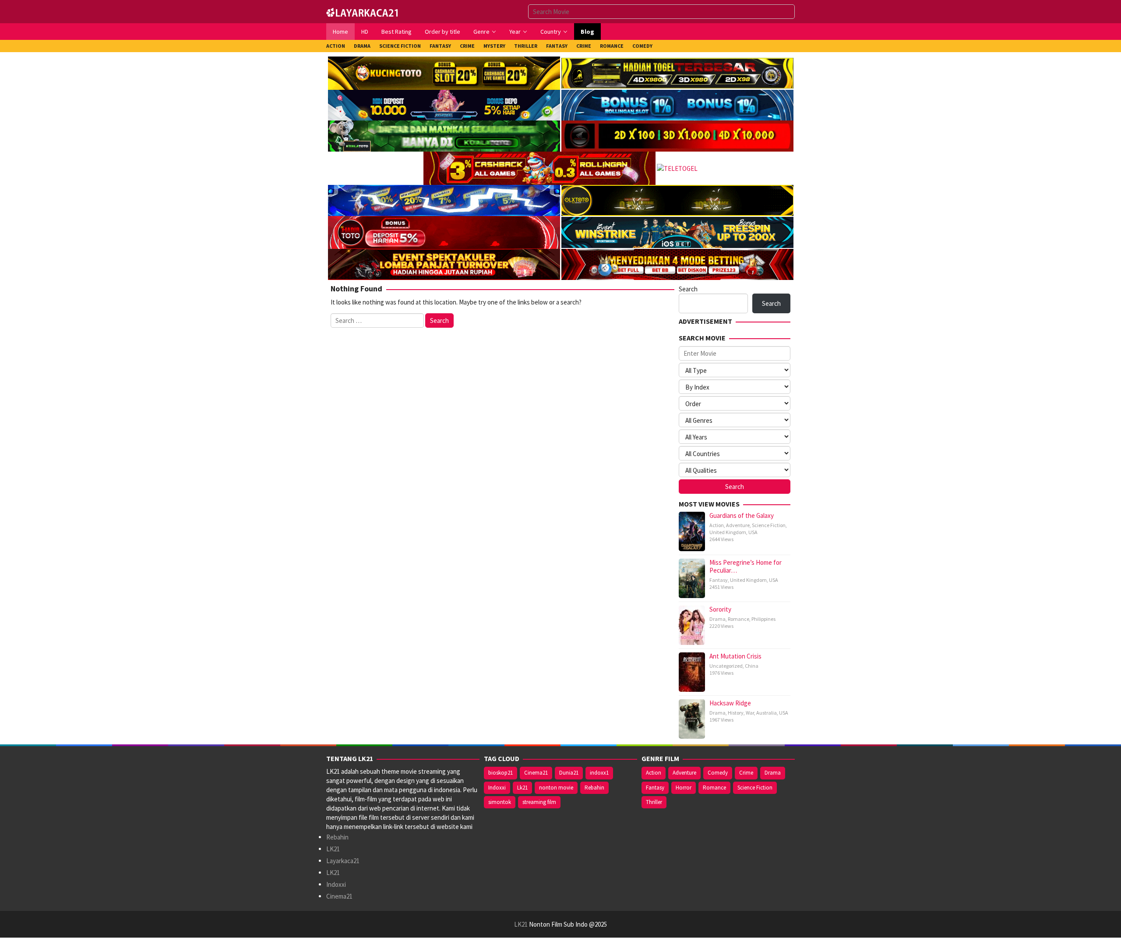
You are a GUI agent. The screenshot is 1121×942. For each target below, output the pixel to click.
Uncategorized (726, 665)
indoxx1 (599, 772)
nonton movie (556, 787)
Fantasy (718, 580)
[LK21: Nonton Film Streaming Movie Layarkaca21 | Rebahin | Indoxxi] (362, 11)
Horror (683, 787)
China (751, 665)
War (750, 712)
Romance (738, 619)
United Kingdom (727, 532)
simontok (499, 802)
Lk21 (522, 787)
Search (688, 289)
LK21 (333, 849)
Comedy (718, 772)
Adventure (738, 525)
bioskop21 (500, 772)
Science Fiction (769, 525)
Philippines (763, 619)
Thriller (654, 802)
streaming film (539, 802)
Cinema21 (339, 896)
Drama (717, 619)
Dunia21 (568, 772)
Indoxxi (336, 884)
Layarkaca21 (343, 861)
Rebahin (337, 837)
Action (716, 525)
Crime (746, 772)
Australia (766, 712)
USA (753, 532)
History (736, 712)
